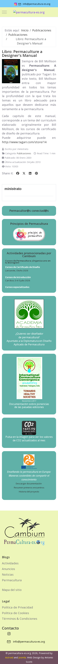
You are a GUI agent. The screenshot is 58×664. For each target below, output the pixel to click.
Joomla (22, 657)
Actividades (10, 563)
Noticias (8, 574)
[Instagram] (9, 633)
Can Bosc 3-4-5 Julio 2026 (17, 280)
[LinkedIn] (30, 173)
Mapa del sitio (12, 590)
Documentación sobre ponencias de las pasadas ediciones (29, 405)
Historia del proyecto (29, 491)
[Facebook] (18, 173)
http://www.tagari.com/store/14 (24, 142)
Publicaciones (24, 153)
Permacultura (12, 580)
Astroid (9, 657)
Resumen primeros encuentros (29, 487)
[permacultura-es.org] (29, 12)
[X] (24, 173)
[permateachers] (29, 459)
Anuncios (8, 569)
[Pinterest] (36, 173)
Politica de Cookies (15, 613)
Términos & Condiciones (19, 619)
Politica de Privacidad (17, 607)
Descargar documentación (29, 483)
